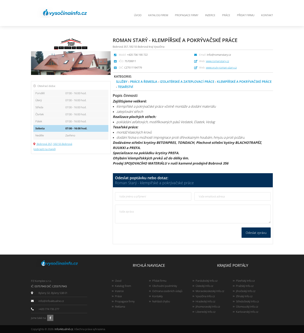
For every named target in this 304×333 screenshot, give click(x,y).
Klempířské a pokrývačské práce (244, 81)
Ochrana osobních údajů (167, 291)
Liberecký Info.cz (205, 312)
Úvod (137, 15)
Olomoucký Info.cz (247, 306)
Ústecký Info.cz (204, 286)
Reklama (120, 306)
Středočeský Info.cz (247, 301)
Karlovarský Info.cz (247, 312)
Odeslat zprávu (256, 233)
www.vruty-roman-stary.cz (221, 67)
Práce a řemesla (143, 81)
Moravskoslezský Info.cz (210, 291)
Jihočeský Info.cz (245, 291)
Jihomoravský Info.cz (208, 306)
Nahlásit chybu (161, 301)
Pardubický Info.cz (207, 281)
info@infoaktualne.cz (51, 301)
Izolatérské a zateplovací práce (187, 81)
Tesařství (125, 87)
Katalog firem (158, 15)
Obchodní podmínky (164, 286)
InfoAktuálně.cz (64, 329)
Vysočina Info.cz (205, 296)
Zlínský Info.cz (244, 296)
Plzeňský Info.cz (245, 281)
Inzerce (210, 15)
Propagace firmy (186, 15)
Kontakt (267, 15)
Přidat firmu (245, 15)
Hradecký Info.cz (205, 301)
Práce (226, 15)
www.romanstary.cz (217, 61)
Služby (121, 81)
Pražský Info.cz (245, 286)
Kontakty (157, 296)
